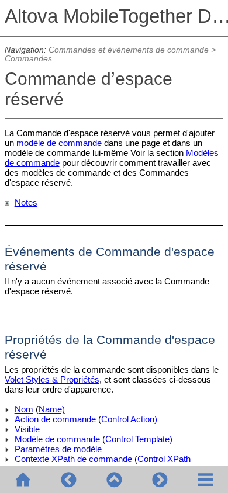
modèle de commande (59, 143)
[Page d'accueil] (23, 479)
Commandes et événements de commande (129, 50)
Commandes (28, 58)
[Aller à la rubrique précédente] (68, 479)
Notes (26, 202)
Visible (27, 429)
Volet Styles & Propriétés (52, 379)
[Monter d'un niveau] (114, 479)
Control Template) (138, 439)
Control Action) (129, 419)
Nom (24, 409)
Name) (52, 409)
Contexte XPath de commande (73, 459)
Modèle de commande (57, 439)
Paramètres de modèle (58, 449)
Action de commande (55, 419)
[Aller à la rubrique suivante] (159, 479)
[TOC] (205, 479)
